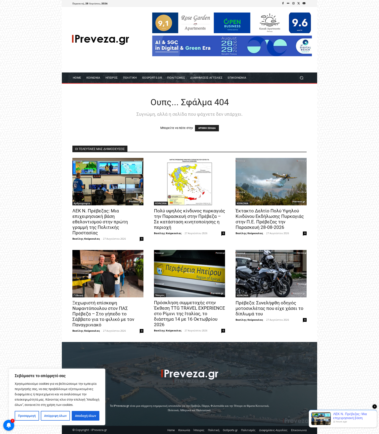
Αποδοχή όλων (85, 416)
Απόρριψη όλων (55, 416)
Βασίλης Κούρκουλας (86, 238)
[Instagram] (293, 3)
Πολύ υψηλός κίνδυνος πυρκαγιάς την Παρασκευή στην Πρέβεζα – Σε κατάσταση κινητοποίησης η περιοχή (189, 219)
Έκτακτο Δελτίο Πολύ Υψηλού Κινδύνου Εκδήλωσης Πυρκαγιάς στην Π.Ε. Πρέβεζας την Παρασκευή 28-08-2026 (270, 219)
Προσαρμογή (27, 416)
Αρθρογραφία (82, 203)
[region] (57, 397)
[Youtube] (304, 3)
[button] (301, 78)
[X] (298, 3)
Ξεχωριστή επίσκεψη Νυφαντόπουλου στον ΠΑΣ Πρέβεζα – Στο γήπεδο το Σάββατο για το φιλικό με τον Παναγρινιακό (103, 313)
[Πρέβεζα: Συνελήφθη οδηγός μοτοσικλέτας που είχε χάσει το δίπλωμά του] (271, 273)
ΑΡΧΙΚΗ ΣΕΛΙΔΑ (207, 128)
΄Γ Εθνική (78, 295)
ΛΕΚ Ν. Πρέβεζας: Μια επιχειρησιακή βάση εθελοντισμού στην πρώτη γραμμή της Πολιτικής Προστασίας (100, 221)
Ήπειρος (159, 295)
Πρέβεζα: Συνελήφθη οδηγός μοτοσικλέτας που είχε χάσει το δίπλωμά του (269, 308)
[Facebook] (283, 3)
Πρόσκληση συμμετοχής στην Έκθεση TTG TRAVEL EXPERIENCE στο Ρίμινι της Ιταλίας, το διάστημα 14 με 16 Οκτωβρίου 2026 (189, 313)
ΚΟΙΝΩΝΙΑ (161, 203)
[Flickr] (288, 3)
